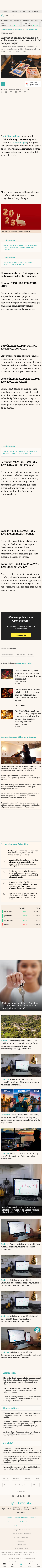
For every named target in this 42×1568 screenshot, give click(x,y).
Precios (6, 1485)
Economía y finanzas (21, 20)
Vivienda (35, 11)
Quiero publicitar (23, 635)
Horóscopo (21, 1491)
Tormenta (4, 11)
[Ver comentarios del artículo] (25, 92)
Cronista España (6, 29)
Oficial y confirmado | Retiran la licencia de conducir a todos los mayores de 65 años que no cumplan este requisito (21, 787)
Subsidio (35, 1485)
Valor (38, 908)
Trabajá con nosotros (21, 1526)
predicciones (21, 654)
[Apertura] (6, 1508)
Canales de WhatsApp (21, 1518)
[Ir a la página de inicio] (2, 15)
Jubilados (26, 11)
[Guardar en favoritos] (3, 84)
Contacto (9, 1518)
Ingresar (38, 1566)
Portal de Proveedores (27, 1522)
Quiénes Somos (13, 1522)
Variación (22, 908)
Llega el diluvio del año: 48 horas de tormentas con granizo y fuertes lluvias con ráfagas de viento (20, 777)
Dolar (12, 1566)
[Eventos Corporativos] (17, 1508)
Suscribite (33, 1518)
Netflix (5, 1478)
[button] (37, 1330)
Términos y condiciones (21, 1537)
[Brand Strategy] (27, 1508)
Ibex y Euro (34, 20)
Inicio (21, 1566)
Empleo (27, 1478)
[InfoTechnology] (20, 1513)
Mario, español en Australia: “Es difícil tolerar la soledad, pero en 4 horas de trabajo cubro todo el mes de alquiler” (23, 896)
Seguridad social (15, 11)
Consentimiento (21, 1544)
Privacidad (21, 1541)
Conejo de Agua (19, 142)
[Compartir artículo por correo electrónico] (20, 92)
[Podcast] (36, 1509)
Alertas (29, 1566)
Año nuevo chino (31, 29)
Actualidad (18, 29)
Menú (4, 1566)
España (30, 654)
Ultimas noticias (6, 20)
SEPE (37, 1478)
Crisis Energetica (20, 1485)
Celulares (16, 1478)
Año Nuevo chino (11, 136)
